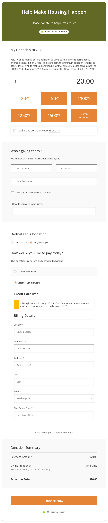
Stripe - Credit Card (29, 282)
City (16, 374)
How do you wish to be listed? (27, 204)
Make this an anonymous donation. (33, 192)
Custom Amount (84, 115)
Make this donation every (33, 130)
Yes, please (21, 242)
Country (18, 324)
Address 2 (19, 358)
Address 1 (20, 341)
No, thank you (41, 242)
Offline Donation (27, 271)
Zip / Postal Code (23, 408)
